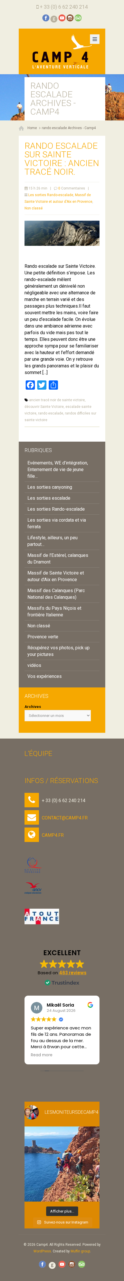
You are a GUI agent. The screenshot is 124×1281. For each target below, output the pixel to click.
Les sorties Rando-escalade (50, 195)
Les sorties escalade (48, 498)
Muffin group (80, 1251)
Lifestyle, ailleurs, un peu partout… (52, 541)
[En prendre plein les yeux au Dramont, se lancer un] (62, 1164)
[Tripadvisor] (78, 17)
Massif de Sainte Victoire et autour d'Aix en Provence (55, 576)
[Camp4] (62, 51)
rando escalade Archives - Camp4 (69, 128)
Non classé (34, 208)
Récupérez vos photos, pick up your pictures (58, 651)
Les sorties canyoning (49, 487)
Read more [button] (41, 1055)
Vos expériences (44, 676)
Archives (33, 706)
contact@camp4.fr (65, 818)
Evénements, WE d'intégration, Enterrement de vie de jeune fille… (57, 469)
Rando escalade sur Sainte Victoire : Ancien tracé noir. (62, 159)
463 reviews (73, 973)
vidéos (34, 665)
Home (32, 128)
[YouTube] (62, 17)
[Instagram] (70, 17)
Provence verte (42, 636)
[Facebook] (45, 17)
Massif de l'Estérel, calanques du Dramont (57, 559)
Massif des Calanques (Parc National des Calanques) (56, 594)
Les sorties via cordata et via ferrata (56, 523)
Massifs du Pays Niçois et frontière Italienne (54, 611)
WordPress (42, 1251)
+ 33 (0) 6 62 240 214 (64, 7)
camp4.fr (53, 835)
